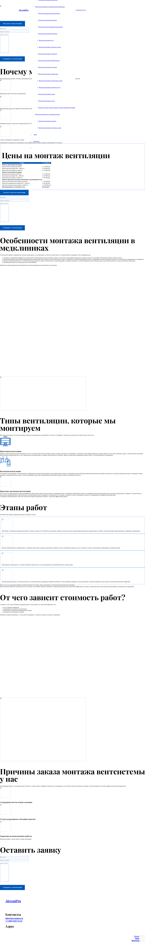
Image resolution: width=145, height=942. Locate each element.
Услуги (137, 936)
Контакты (136, 940)
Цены (137, 938)
